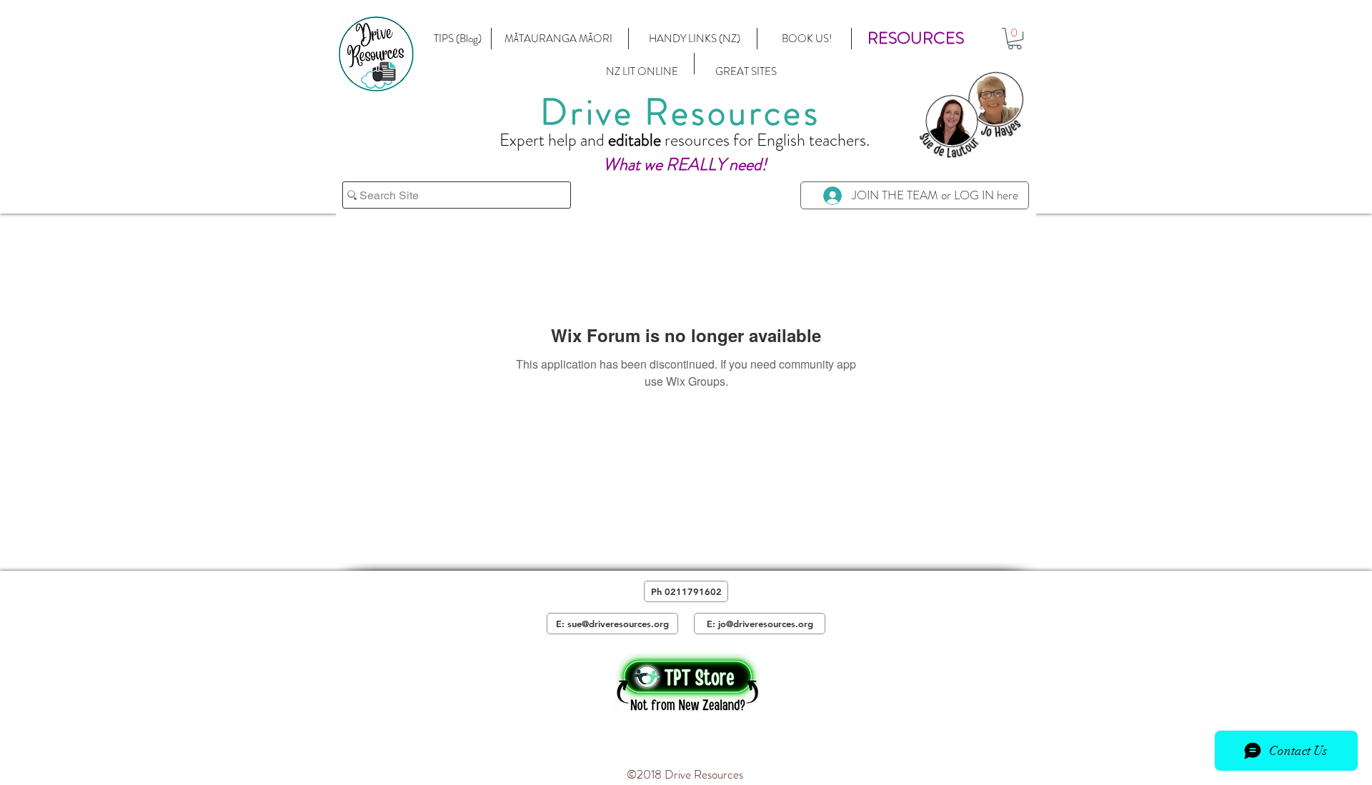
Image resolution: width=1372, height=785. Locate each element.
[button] (915, 38)
